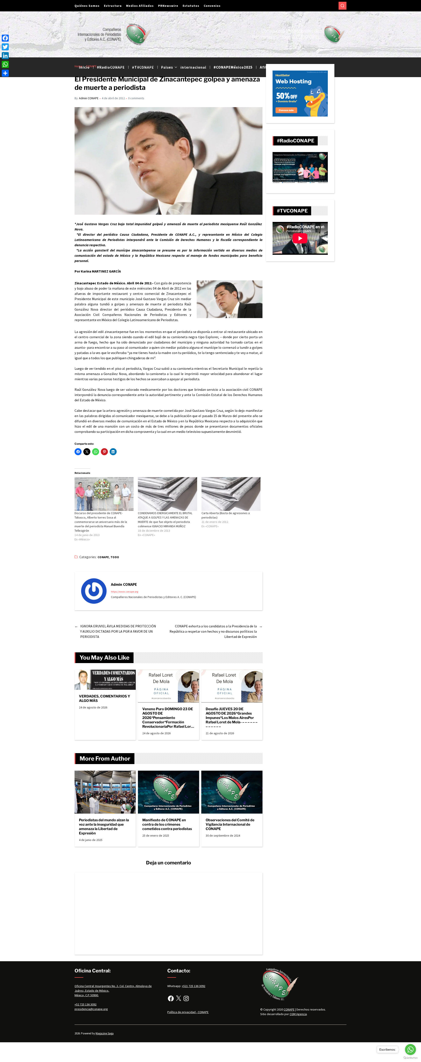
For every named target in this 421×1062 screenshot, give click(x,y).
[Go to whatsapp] (410, 1049)
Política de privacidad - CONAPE (188, 1012)
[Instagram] (186, 998)
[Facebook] (170, 998)
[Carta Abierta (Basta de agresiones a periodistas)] (231, 494)
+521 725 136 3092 (193, 986)
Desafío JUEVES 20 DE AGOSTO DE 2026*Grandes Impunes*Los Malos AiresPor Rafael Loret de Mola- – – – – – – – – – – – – (231, 718)
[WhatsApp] (5, 64)
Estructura (113, 6)
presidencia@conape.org (91, 1009)
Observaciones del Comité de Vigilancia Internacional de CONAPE (230, 824)
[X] (178, 998)
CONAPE (103, 557)
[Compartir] (5, 73)
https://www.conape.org (124, 591)
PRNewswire (168, 6)
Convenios (212, 6)
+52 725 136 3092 (85, 1004)
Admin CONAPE (88, 98)
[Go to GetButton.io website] (410, 1058)
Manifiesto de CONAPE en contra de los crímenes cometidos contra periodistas (167, 824)
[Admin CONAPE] (94, 591)
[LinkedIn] (5, 55)
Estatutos (191, 6)
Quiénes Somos (87, 6)
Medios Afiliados (140, 6)
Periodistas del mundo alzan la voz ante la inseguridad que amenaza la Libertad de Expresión (104, 826)
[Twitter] (5, 46)
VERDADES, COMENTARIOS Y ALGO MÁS (104, 698)
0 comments (136, 98)
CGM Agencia (298, 1014)
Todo (115, 557)
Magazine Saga (105, 1033)
